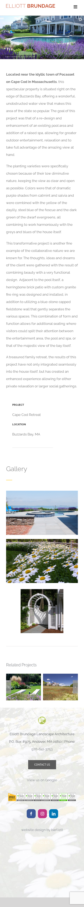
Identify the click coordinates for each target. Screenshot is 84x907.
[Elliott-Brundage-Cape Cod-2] (42, 492)
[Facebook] (31, 813)
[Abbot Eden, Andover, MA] (60, 687)
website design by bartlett (42, 830)
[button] (8, 687)
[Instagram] (42, 813)
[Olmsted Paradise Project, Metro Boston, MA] (23, 687)
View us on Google (42, 780)
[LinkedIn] (53, 813)
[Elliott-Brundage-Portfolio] (42, 541)
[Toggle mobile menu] (76, 7)
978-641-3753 (42, 749)
